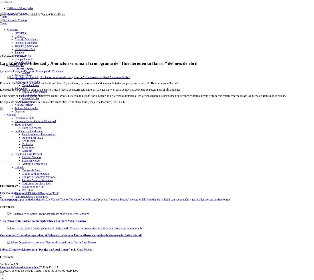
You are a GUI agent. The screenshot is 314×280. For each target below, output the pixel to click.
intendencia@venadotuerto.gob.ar (19, 267)
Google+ (17, 192)
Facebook (5, 192)
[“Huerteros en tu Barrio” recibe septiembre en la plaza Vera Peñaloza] (48, 213)
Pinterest (37, 192)
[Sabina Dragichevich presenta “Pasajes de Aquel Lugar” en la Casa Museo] (51, 242)
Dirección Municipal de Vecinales (43, 71)
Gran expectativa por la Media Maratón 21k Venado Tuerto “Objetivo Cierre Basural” (49, 199)
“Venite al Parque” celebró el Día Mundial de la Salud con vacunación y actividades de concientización (167, 199)
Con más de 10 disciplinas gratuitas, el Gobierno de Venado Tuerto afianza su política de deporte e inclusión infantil (71, 235)
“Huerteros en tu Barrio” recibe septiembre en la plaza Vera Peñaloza (43, 221)
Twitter (27, 192)
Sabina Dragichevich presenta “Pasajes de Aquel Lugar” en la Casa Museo (46, 249)
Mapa (62, 14)
